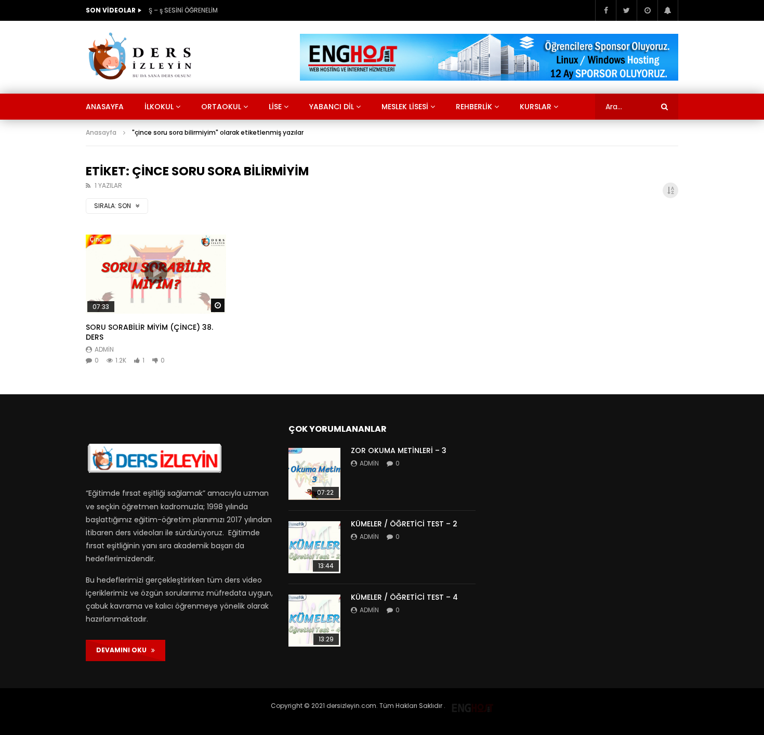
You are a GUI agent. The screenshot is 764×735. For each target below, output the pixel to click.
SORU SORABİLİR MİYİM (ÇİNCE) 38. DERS (149, 332)
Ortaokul (221, 106)
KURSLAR (535, 106)
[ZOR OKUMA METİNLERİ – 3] (314, 474)
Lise (275, 106)
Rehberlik (474, 106)
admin (104, 349)
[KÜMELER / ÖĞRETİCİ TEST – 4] (314, 621)
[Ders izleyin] (142, 57)
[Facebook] (605, 10)
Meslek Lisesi (404, 106)
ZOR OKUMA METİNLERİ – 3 (398, 450)
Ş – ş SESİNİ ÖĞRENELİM (183, 10)
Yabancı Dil (331, 106)
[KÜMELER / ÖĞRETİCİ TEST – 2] (314, 547)
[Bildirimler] (667, 10)
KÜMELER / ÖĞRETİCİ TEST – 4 (404, 597)
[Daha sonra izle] (647, 10)
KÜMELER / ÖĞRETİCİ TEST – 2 (404, 524)
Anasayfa (105, 106)
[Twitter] (626, 10)
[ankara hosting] (472, 705)
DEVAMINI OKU (123, 650)
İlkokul (159, 106)
